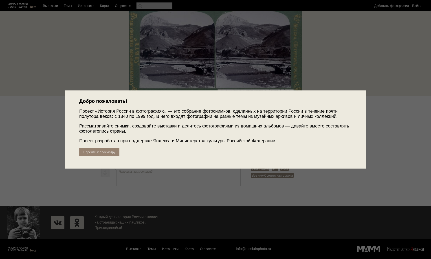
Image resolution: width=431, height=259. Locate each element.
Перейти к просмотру (99, 152)
